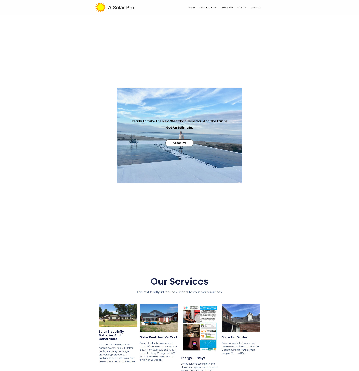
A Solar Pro (121, 7)
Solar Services (206, 7)
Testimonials (226, 7)
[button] (215, 7)
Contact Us (256, 7)
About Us (241, 7)
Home (192, 7)
